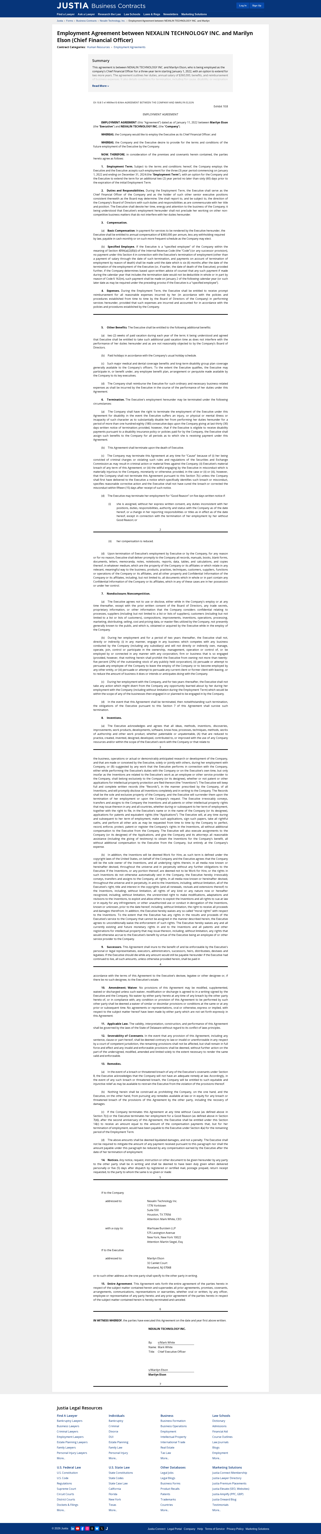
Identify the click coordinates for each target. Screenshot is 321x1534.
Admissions (219, 1426)
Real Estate (167, 1447)
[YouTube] (78, 1528)
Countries (166, 1505)
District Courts (66, 1499)
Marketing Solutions (194, 14)
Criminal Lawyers (67, 1431)
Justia (60, 20)
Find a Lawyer (66, 14)
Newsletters (170, 14)
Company (189, 1528)
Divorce (113, 1431)
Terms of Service (215, 1528)
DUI (111, 1437)
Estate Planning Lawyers (72, 1442)
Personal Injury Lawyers (72, 1453)
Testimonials (220, 1505)
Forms (69, 20)
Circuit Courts (65, 1494)
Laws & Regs (151, 14)
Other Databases (173, 1467)
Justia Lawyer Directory (226, 1478)
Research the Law (109, 14)
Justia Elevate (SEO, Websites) (230, 1489)
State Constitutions (121, 1473)
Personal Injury (118, 1453)
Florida (113, 1494)
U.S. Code (62, 1478)
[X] (102, 1528)
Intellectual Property (173, 1437)
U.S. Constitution (67, 1473)
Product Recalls (170, 1489)
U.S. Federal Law (69, 1467)
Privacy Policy (235, 1528)
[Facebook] (82, 1528)
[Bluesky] (97, 1528)
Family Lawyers (66, 1447)
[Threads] (92, 1528)
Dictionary (218, 1421)
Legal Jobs (167, 1473)
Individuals (117, 1416)
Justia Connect (156, 1528)
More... (61, 1458)
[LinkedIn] (73, 1528)
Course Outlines (222, 1437)
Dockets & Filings (67, 1505)
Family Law (115, 1447)
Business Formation (173, 1421)
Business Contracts (86, 20)
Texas (112, 1505)
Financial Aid (220, 1431)
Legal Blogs (167, 1478)
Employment (168, 1431)
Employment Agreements (129, 47)
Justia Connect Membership (229, 1473)
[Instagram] (87, 1528)
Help (200, 1528)
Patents (165, 1494)
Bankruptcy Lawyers (69, 1421)
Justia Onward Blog (224, 1499)
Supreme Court (66, 1489)
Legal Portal (174, 1528)
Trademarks (168, 1499)
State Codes (116, 1478)
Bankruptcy (116, 1421)
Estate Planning (118, 1442)
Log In (243, 5)
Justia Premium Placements (229, 1483)
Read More (99, 86)
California (115, 1489)
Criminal (114, 1426)
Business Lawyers (68, 1426)
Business (166, 1416)
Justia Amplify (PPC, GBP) (227, 1494)
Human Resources (98, 47)
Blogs (216, 1447)
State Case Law (118, 1483)
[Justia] (73, 6)
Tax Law (165, 1453)
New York (115, 1499)
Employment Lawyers (70, 1437)
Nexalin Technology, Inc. (112, 20)
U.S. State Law (119, 1467)
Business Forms (170, 1483)
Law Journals (220, 1442)
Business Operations (173, 1426)
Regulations (64, 1483)
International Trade (172, 1442)
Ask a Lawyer (86, 14)
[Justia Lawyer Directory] (107, 1528)
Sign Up (256, 5)
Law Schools (132, 14)
